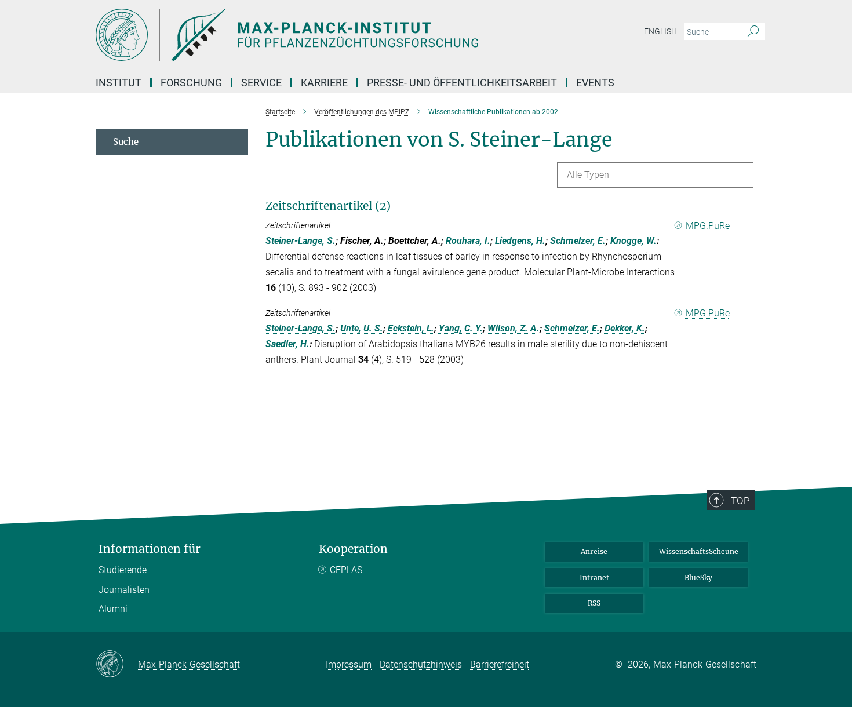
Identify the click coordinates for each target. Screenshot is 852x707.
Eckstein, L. (411, 328)
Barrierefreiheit (499, 664)
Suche (126, 141)
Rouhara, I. (468, 240)
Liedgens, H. (520, 240)
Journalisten (124, 589)
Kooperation (353, 549)
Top (740, 500)
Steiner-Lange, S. (300, 240)
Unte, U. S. (361, 328)
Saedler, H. (287, 343)
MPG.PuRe (708, 225)
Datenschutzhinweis (421, 664)
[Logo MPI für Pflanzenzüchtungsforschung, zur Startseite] (313, 35)
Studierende (123, 569)
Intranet (594, 577)
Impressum (349, 664)
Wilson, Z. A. (513, 328)
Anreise (594, 551)
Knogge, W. (633, 240)
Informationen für (150, 549)
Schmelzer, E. (578, 240)
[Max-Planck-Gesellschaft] (117, 665)
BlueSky (698, 577)
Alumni (113, 608)
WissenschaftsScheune (698, 551)
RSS (594, 603)
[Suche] (753, 32)
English (660, 31)
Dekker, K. (625, 328)
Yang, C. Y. (461, 328)
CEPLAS (346, 569)
